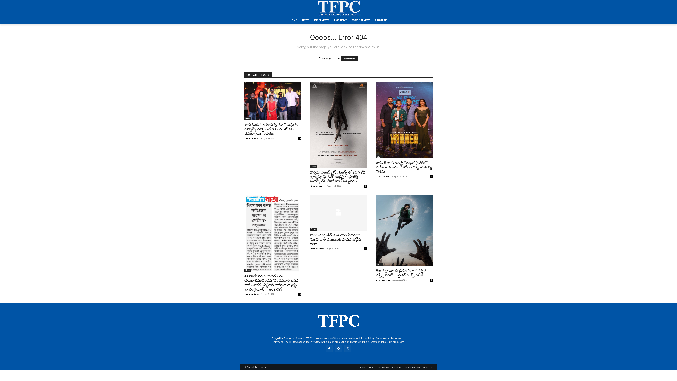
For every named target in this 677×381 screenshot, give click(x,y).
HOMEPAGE (349, 58)
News (247, 118)
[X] (347, 348)
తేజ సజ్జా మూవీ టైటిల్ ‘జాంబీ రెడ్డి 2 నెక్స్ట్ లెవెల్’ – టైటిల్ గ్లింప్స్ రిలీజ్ (401, 273)
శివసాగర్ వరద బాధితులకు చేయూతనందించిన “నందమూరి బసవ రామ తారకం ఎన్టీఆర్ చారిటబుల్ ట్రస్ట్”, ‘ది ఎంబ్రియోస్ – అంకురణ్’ (271, 282)
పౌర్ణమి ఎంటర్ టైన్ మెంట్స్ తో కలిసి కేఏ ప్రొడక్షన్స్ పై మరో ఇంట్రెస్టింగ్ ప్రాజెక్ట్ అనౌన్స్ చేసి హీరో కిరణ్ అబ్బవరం (337, 176)
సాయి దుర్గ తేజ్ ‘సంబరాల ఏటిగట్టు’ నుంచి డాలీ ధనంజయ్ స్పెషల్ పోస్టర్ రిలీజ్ (335, 239)
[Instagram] (338, 348)
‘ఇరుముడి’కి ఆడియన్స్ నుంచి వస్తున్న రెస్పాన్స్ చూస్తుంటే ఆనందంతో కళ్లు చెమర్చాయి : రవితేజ (271, 129)
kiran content (251, 138)
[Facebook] (329, 348)
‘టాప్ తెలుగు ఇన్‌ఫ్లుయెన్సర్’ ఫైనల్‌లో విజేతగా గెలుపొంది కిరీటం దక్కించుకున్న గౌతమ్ (404, 167)
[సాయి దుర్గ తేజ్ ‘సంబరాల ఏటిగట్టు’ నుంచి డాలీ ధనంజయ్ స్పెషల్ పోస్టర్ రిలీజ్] (338, 213)
